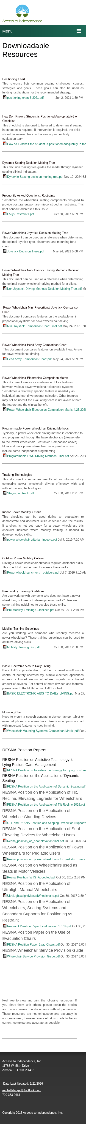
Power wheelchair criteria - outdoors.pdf (33, 572)
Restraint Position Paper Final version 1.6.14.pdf (39, 926)
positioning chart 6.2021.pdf (25, 97)
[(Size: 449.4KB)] (4, 144)
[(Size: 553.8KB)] (4, 786)
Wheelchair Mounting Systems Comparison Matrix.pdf (43, 731)
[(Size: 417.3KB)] (4, 944)
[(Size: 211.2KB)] (4, 956)
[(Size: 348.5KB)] (4, 805)
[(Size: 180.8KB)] (4, 289)
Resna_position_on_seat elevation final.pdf (35, 841)
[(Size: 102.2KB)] (4, 539)
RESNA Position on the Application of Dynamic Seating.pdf (46, 786)
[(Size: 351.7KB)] (4, 410)
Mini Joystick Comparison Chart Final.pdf (34, 326)
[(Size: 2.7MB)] (4, 177)
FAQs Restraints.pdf (20, 214)
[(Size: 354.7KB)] (4, 98)
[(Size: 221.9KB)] (4, 859)
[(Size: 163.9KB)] (4, 326)
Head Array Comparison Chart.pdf (29, 359)
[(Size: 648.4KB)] (4, 823)
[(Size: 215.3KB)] (4, 456)
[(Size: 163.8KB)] (4, 359)
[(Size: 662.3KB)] (4, 841)
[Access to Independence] (22, 14)
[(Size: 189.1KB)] (4, 896)
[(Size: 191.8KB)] (4, 731)
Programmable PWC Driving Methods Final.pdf (38, 456)
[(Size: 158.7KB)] (4, 214)
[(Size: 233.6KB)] (4, 926)
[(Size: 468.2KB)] (4, 251)
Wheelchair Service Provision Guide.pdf (33, 956)
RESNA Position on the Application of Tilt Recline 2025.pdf (46, 804)
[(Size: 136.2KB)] (4, 610)
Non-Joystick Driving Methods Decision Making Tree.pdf (44, 288)
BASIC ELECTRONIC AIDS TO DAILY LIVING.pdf (40, 693)
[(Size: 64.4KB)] (4, 572)
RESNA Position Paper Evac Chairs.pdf (33, 944)
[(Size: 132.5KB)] (4, 647)
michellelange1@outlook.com (21, 1090)
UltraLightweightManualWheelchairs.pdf (33, 895)
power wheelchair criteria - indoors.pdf (32, 539)
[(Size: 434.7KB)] (4, 770)
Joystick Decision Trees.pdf (25, 251)
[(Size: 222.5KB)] (4, 493)
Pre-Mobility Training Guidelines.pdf (30, 610)
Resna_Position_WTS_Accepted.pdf (31, 877)
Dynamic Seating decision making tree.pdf (35, 176)
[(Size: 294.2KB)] (4, 693)
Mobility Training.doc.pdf (23, 647)
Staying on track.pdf (20, 493)
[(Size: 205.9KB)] (4, 877)
